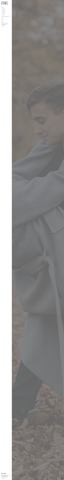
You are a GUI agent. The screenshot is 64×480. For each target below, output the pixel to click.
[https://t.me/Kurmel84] (5, 473)
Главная (2, 7)
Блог (2, 20)
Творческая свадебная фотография (4, 24)
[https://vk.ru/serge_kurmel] (1, 473)
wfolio (3, 478)
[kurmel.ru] (4, 3)
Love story (3, 11)
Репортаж (3, 13)
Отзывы (2, 22)
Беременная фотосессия (5, 16)
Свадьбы (3, 10)
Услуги (2, 19)
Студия (3, 14)
